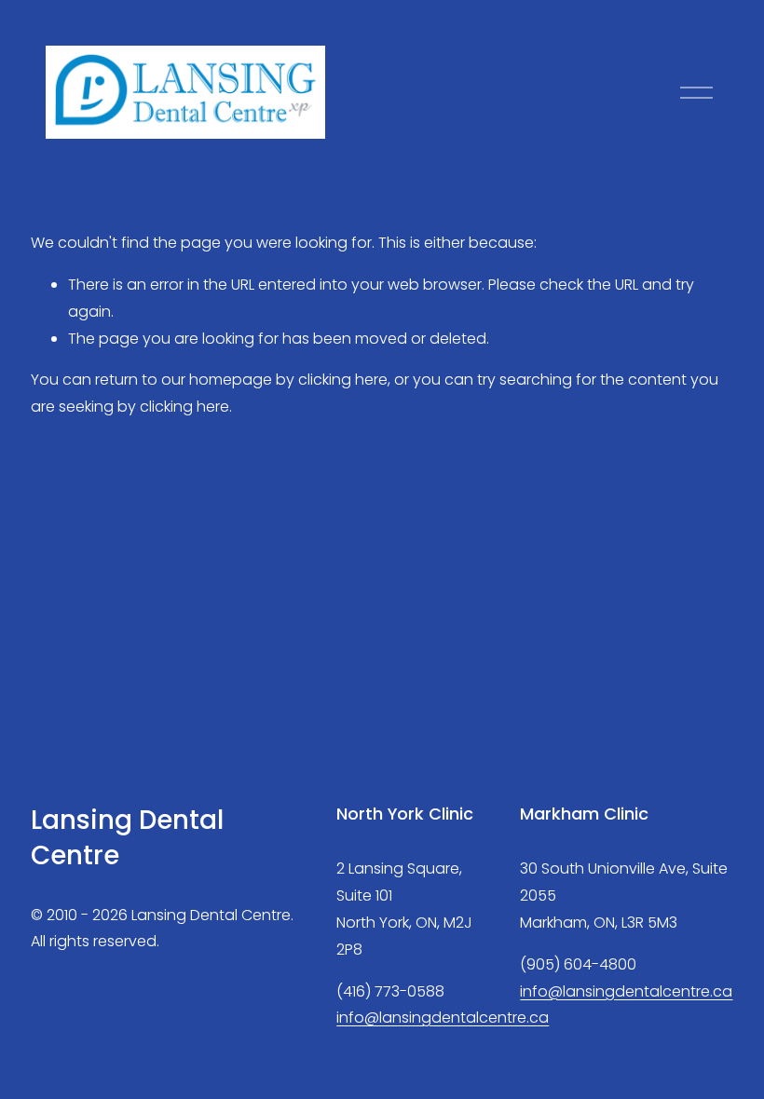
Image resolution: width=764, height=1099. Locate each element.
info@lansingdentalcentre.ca (442, 1017)
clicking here (343, 379)
